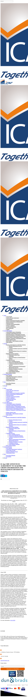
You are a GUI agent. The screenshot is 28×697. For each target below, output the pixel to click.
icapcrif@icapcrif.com (5, 660)
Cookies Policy (6, 688)
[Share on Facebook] (4, 476)
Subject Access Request (7, 687)
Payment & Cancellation (7, 692)
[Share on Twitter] (6, 476)
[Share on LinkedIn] (2, 476)
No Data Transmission (7, 691)
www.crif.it (12, 620)
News (3, 474)
